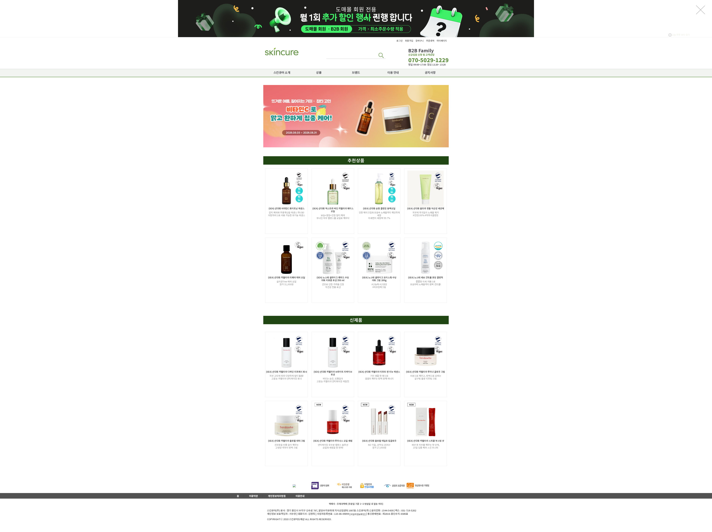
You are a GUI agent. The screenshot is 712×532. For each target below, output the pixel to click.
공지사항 (430, 72)
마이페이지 (442, 40)
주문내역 (430, 40)
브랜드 (356, 72)
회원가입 (409, 40)
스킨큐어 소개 (281, 72)
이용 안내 (393, 72)
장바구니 (420, 40)
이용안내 (300, 496)
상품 (319, 72)
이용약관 (253, 496)
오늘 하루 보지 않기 (680, 34)
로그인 (399, 40)
